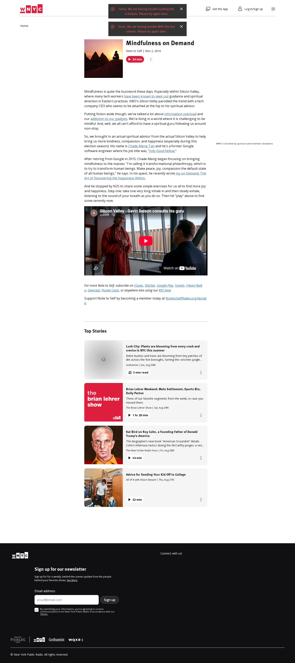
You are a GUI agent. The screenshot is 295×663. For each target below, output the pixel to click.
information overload (180, 114)
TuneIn (179, 285)
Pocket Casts (110, 290)
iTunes (138, 285)
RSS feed (165, 290)
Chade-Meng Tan (141, 146)
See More (72, 580)
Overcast (94, 290)
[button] (146, 360)
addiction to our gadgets (109, 119)
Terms (44, 613)
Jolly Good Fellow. (162, 151)
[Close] (181, 9)
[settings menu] (273, 9)
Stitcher (150, 285)
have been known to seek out (146, 96)
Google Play (165, 285)
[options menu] (150, 59)
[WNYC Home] (31, 8)
